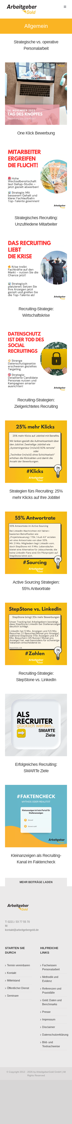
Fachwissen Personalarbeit (51, 967)
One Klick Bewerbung (36, 133)
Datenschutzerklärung (53, 1034)
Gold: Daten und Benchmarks (52, 1002)
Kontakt (11, 972)
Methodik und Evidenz (50, 979)
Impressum (48, 1019)
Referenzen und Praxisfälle (51, 990)
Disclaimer (48, 1027)
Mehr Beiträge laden (36, 882)
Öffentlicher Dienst (18, 988)
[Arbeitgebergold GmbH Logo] (22, 4)
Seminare (13, 995)
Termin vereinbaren (18, 965)
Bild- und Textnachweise (51, 1044)
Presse (46, 1011)
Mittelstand (13, 980)
